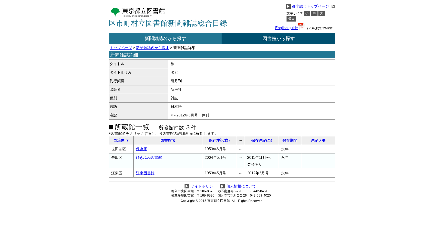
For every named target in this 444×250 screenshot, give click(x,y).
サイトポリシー (204, 186)
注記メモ (318, 140)
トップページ (121, 48)
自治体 (118, 140)
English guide (286, 28)
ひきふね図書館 (149, 157)
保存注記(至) (261, 140)
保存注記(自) (219, 140)
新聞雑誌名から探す (165, 38)
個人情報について (241, 186)
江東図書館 (145, 173)
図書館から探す (278, 38)
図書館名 (167, 140)
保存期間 (290, 140)
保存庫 (141, 149)
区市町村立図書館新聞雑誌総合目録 (168, 23)
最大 (291, 19)
